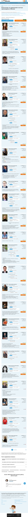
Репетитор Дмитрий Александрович (12, 57)
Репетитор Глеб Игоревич (12, 398)
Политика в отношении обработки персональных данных (19, 500)
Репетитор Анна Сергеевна (13, 148)
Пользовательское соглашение (18, 503)
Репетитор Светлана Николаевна (14, 365)
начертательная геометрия (13, 14)
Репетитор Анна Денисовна (13, 165)
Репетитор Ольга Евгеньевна (13, 381)
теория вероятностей (15, 15)
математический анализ (4, 14)
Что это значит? (9, 515)
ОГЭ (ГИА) (18, 14)
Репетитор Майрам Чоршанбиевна (14, 351)
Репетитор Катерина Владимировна (12, 302)
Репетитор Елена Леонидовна (13, 214)
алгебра (18, 12)
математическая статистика (22, 13)
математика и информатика (5, 13)
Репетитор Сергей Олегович (13, 76)
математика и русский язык (14, 13)
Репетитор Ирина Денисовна (13, 435)
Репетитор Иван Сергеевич (13, 284)
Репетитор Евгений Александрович (14, 417)
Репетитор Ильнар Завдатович (13, 181)
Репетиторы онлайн (4, 471)
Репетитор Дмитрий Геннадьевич (14, 132)
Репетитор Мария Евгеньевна (13, 39)
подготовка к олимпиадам (5, 15)
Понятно (18, 514)
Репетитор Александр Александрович (12, 232)
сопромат (10, 15)
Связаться (23, 31)
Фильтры (7, 20)
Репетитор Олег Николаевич (13, 93)
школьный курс (21, 15)
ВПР (20, 12)
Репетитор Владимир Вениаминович (12, 266)
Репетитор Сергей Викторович (13, 332)
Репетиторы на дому (11, 471)
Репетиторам (3, 504)
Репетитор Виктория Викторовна (14, 23)
